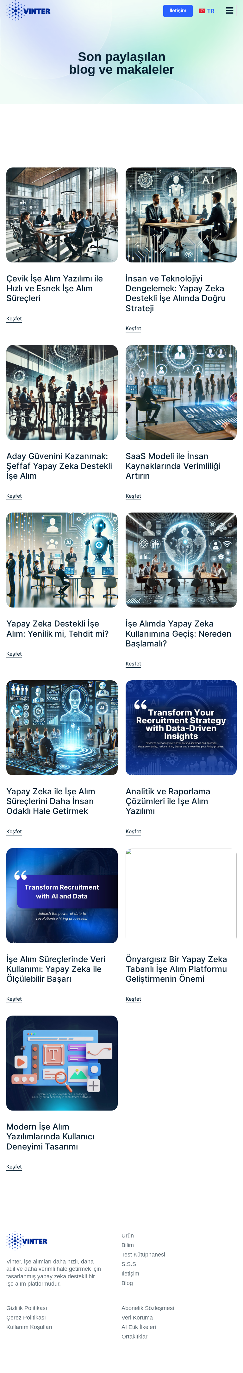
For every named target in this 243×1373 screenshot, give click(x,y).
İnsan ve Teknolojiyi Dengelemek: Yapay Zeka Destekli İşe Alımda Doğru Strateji (176, 293)
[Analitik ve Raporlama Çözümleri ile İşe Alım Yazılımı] (181, 727)
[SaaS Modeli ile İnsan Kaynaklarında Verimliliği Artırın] (181, 392)
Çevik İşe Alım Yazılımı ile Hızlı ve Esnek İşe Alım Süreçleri (54, 288)
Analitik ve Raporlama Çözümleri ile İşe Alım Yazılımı (168, 801)
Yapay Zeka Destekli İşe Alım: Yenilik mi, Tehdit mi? (57, 628)
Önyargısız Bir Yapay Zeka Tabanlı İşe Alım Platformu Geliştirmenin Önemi (176, 969)
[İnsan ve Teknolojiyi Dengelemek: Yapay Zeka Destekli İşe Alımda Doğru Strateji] (181, 214)
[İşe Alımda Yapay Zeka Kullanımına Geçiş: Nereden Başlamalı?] (181, 560)
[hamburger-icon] (230, 10)
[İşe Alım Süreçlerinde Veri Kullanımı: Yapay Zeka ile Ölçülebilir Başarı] (62, 895)
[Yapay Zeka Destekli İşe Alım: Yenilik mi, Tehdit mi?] (62, 560)
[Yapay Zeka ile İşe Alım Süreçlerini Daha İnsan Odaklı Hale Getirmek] (62, 727)
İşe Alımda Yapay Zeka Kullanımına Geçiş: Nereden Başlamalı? (179, 633)
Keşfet (14, 316)
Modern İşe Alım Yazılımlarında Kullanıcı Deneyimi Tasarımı (50, 1136)
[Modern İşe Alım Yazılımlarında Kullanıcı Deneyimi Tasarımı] (62, 1063)
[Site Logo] (28, 10)
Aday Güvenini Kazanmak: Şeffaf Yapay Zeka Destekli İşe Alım (59, 466)
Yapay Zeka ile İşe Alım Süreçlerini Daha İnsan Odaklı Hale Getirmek (50, 801)
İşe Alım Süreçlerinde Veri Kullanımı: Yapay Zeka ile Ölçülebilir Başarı (55, 969)
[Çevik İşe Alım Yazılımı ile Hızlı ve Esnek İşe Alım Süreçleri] (62, 214)
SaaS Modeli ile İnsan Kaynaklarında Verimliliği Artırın (173, 466)
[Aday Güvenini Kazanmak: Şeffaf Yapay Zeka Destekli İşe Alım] (62, 392)
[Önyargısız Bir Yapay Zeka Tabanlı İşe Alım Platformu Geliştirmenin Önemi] (181, 895)
